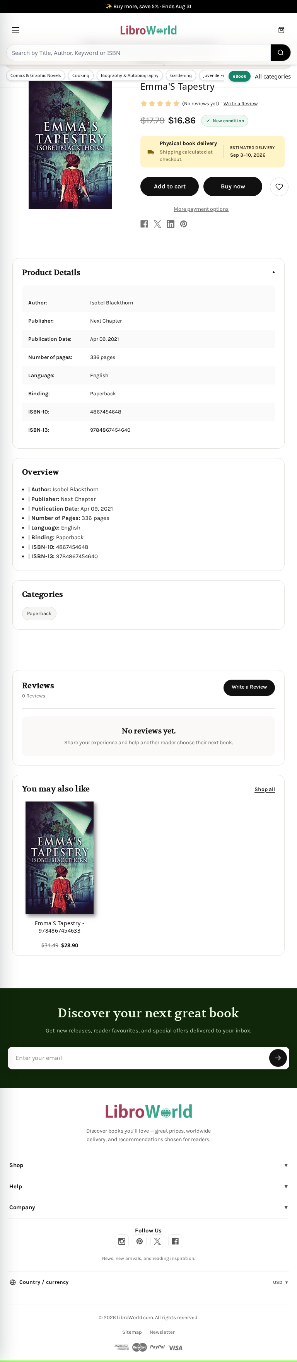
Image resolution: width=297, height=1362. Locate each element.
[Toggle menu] (15, 30)
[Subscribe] (278, 1058)
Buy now (233, 186)
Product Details (51, 272)
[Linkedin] (170, 224)
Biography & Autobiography (130, 75)
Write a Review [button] (241, 103)
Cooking (80, 75)
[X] (157, 224)
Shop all (264, 789)
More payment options (201, 209)
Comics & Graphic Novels (35, 75)
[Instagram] (122, 1241)
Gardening (181, 75)
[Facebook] (144, 224)
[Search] (281, 52)
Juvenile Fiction (218, 75)
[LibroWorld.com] (148, 1111)
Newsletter (162, 1332)
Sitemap (132, 1332)
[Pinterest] (184, 224)
